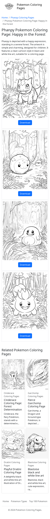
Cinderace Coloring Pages (11, 395)
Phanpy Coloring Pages (22, 17)
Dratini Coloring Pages (12, 464)
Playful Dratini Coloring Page (12, 470)
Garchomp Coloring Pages (35, 395)
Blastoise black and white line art (36, 472)
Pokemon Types (19, 501)
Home (5, 17)
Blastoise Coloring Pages (37, 464)
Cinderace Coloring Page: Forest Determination (13, 404)
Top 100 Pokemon (38, 501)
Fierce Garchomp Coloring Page (36, 403)
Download (25, 122)
